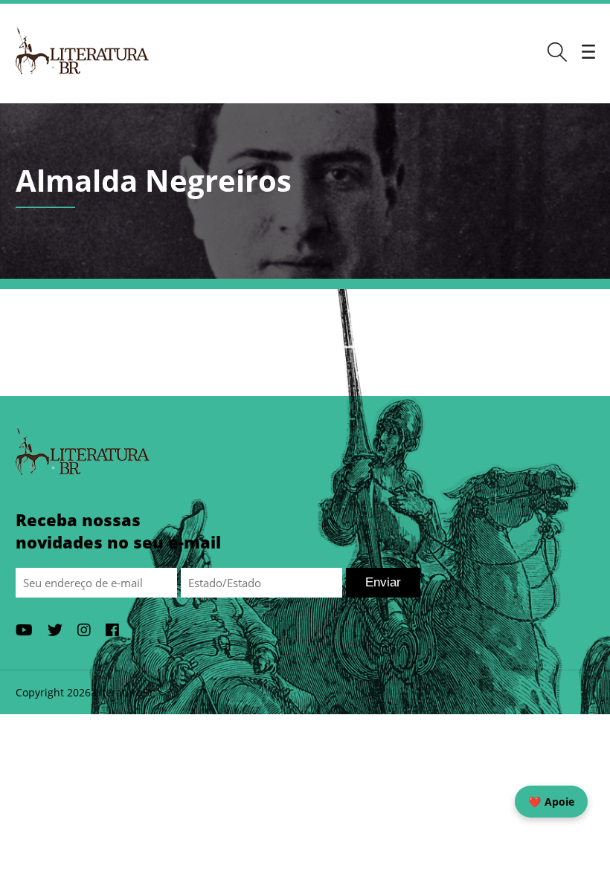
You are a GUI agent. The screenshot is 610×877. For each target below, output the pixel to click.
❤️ (551, 802)
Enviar (383, 582)
